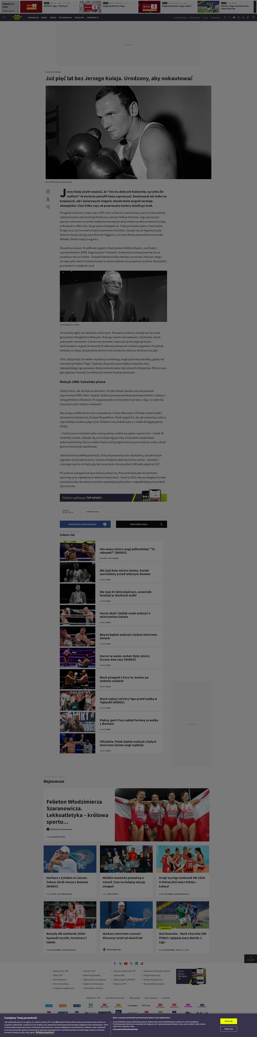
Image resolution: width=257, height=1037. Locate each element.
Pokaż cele (228, 1029)
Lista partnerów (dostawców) (125, 1029)
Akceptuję (229, 1021)
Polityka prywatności (45, 1032)
